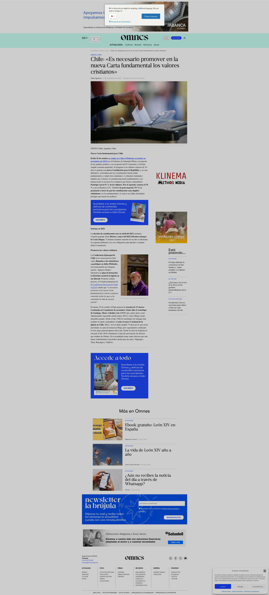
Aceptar (222, 586)
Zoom (156, 45)
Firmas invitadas (123, 574)
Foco (102, 568)
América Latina (104, 51)
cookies (141, 511)
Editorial (121, 572)
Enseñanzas (140, 576)
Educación (104, 574)
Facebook (175, 574)
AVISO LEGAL (97, 593)
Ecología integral (107, 572)
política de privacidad (170, 509)
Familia (102, 579)
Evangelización (106, 576)
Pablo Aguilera (96, 78)
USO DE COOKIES (124, 593)
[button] (265, 571)
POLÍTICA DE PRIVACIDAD (110, 593)
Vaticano (147, 45)
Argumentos (140, 572)
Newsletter (175, 572)
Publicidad (157, 574)
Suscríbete (176, 38)
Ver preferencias (257, 586)
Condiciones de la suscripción (165, 593)
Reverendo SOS (141, 585)
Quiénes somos (159, 572)
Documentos (140, 574)
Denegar (240, 586)
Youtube (174, 579)
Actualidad (94, 51)
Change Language (151, 16)
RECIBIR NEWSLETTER (174, 517)
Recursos (139, 568)
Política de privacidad (237, 591)
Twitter (174, 576)
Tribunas (121, 576)
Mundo (138, 45)
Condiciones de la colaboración (251, 591)
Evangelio (139, 579)
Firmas (120, 568)
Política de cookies (226, 591)
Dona (166, 38)
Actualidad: (116, 45)
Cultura (129, 45)
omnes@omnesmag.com (90, 562)
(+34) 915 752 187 (87, 560)
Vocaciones (104, 581)
